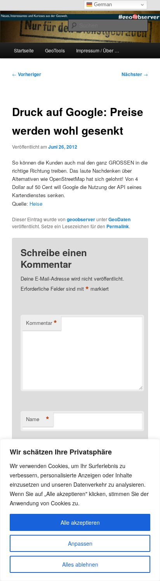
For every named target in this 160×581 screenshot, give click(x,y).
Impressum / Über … (97, 50)
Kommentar (41, 323)
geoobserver (81, 219)
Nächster (135, 74)
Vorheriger (26, 74)
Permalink (117, 226)
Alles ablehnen (80, 564)
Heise (36, 203)
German (102, 4)
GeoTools (55, 50)
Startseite (24, 50)
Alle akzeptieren (80, 522)
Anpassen (80, 543)
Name (37, 419)
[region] (80, 510)
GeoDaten (119, 219)
